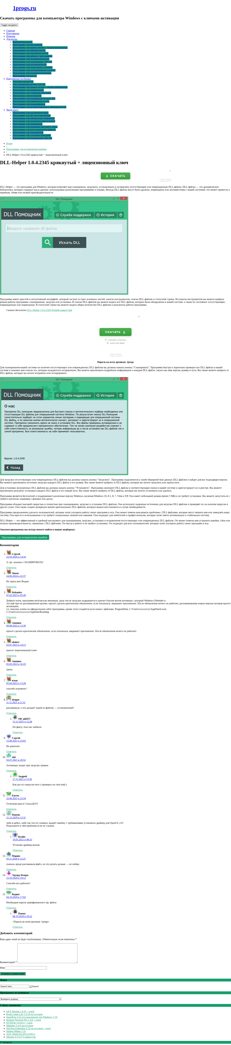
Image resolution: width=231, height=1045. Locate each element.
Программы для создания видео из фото (34, 70)
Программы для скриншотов (28, 132)
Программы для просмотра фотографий (34, 121)
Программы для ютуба (25, 76)
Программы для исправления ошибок (26, 149)
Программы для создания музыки (31, 112)
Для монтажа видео (23, 81)
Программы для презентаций (28, 90)
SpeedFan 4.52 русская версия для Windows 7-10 (31, 1017)
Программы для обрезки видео (29, 50)
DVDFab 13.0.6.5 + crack (19, 1022)
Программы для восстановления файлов (34, 129)
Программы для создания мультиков (32, 73)
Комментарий (8, 962)
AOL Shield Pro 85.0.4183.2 (20, 1034)
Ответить (11, 567)
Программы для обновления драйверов (34, 118)
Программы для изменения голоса (31, 101)
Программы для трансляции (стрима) (32, 67)
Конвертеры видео (23, 42)
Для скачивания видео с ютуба (29, 84)
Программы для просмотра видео (30, 53)
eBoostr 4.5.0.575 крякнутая (21, 1037)
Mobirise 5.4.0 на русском (19, 1025)
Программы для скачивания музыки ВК (34, 98)
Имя (2, 967)
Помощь (10, 36)
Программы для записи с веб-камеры (32, 56)
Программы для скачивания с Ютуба (32, 61)
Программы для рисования (27, 95)
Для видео (11, 39)
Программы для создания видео (30, 64)
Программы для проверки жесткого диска (35, 126)
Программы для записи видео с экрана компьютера (40, 47)
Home (9, 143)
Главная (10, 30)
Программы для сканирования (29, 104)
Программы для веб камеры (27, 44)
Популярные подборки (18, 78)
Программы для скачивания (27, 124)
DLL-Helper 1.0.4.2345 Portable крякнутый (49, 310)
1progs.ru (24, 8)
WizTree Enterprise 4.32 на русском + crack (28, 1028)
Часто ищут (12, 109)
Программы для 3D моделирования (32, 115)
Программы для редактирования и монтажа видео (39, 107)
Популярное (12, 33)
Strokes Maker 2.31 (16, 1031)
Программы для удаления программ (32, 93)
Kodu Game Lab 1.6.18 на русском (24, 1014)
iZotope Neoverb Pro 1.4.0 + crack (23, 1020)
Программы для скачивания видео (31, 59)
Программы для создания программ (32, 135)
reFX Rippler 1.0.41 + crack (20, 1011)
